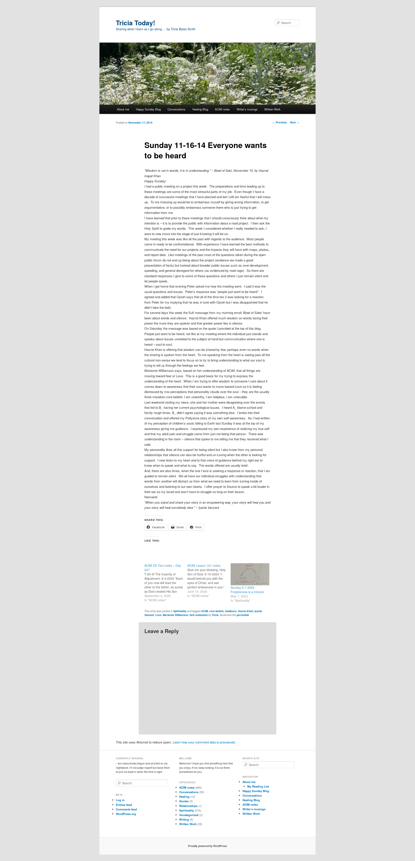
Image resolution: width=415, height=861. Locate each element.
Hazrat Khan (245, 611)
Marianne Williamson (175, 615)
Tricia (215, 615)
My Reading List (258, 786)
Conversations (176, 109)
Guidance (231, 611)
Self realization (199, 615)
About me (123, 109)
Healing (184, 796)
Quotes (184, 801)
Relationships (188, 806)
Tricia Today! (135, 22)
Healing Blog (200, 109)
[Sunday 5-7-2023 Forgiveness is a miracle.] (250, 574)
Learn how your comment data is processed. (204, 742)
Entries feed (124, 805)
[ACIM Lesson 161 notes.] (208, 580)
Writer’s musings (247, 109)
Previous (280, 122)
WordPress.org (126, 814)
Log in (120, 800)
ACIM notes (222, 109)
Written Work (272, 109)
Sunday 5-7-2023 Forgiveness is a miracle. (248, 589)
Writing (184, 819)
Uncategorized (188, 815)
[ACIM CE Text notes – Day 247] (165, 582)
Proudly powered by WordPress (207, 846)
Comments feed (126, 809)
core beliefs (216, 611)
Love (158, 615)
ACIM (204, 611)
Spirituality (180, 611)
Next (294, 122)
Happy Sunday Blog (148, 109)
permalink (243, 615)
